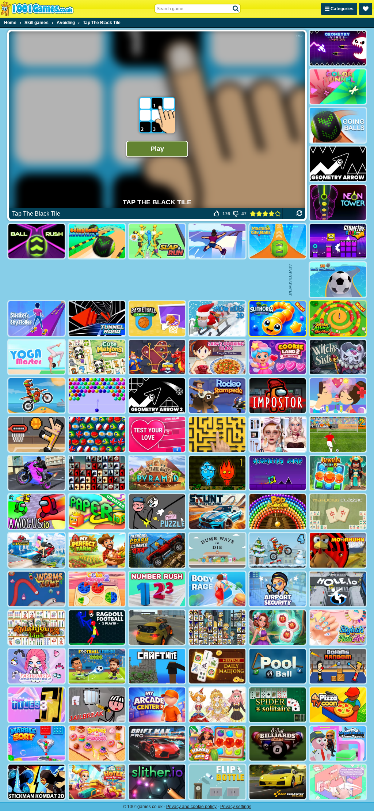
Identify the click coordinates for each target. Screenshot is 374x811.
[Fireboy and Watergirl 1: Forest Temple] (217, 473)
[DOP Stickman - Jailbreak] (97, 704)
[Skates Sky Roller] (36, 318)
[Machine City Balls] (277, 241)
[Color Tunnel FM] (338, 86)
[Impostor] (277, 395)
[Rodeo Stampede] (217, 395)
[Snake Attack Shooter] (338, 318)
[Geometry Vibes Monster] (338, 48)
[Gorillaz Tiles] (97, 473)
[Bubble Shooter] (97, 395)
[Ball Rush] (36, 241)
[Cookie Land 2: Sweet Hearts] (277, 357)
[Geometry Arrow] (338, 163)
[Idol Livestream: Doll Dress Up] (217, 704)
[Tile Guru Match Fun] (277, 627)
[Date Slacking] (338, 395)
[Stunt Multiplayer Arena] (217, 511)
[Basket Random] (36, 434)
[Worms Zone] (36, 589)
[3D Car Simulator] (157, 627)
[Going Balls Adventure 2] (97, 241)
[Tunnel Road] (97, 318)
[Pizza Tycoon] (338, 704)
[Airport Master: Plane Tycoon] (338, 743)
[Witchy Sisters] (338, 357)
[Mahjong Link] (36, 627)
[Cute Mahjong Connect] (97, 357)
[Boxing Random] (338, 666)
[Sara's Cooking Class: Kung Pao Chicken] (217, 357)
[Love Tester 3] (157, 434)
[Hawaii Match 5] (217, 743)
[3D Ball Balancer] (338, 279)
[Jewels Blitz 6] (338, 473)
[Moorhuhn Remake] (338, 550)
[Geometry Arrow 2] (157, 395)
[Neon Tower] (338, 202)
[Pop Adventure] (277, 511)
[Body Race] (217, 589)
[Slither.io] (157, 781)
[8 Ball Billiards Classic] (277, 743)
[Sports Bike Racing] (36, 473)
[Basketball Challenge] (157, 318)
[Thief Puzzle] (157, 511)
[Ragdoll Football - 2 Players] (97, 627)
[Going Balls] (338, 125)
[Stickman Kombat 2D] (36, 781)
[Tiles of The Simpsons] (217, 627)
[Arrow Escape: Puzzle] (217, 434)
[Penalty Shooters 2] (338, 434)
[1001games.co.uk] (37, 8)
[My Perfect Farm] (97, 550)
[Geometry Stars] (338, 241)
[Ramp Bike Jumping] (36, 550)
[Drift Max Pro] (157, 743)
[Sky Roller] (217, 241)
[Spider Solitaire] (277, 704)
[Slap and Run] (157, 241)
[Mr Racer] (277, 781)
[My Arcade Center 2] (157, 704)
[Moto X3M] (36, 395)
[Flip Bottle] (217, 781)
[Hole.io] (338, 589)
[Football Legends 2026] (97, 666)
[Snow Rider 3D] (217, 318)
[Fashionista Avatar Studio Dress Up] (36, 666)
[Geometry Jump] (277, 473)
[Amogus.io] (36, 511)
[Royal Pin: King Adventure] (157, 357)
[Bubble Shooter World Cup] (97, 434)
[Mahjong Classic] (338, 511)
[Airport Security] (277, 589)
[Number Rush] (157, 589)
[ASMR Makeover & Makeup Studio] (277, 434)
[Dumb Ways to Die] (217, 550)
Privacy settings (235, 806)
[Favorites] (365, 9)
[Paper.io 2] (97, 511)
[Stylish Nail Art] (338, 627)
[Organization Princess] (338, 781)
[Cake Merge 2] (97, 589)
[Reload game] (299, 213)
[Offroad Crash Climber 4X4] (157, 550)
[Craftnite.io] (157, 666)
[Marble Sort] (36, 743)
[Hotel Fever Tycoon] (97, 781)
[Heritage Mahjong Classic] (217, 666)
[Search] (236, 8)
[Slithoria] (277, 318)
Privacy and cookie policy (191, 806)
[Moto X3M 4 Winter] (277, 550)
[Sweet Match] (97, 743)
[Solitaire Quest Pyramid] (157, 473)
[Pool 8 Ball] (277, 666)
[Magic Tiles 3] (36, 704)
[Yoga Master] (36, 357)
